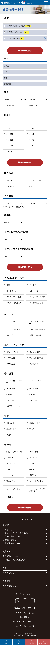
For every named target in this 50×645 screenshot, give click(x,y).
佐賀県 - (14, 38)
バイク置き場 (11, 400)
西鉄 (5, 78)
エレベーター (34, 291)
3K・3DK (9, 140)
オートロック (11, 291)
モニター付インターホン (14, 382)
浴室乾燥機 (10, 358)
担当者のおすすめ (36, 303)
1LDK (31, 128)
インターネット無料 (14, 297)
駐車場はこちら (9, 540)
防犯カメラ (33, 389)
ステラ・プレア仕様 (37, 297)
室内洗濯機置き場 (36, 358)
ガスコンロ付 (11, 321)
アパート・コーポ (36, 180)
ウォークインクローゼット (37, 482)
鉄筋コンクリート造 (14, 452)
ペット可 (32, 285)
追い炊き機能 (34, 352)
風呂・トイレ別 (12, 352)
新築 (8, 285)
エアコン (9, 475)
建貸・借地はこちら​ (11, 536)
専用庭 (32, 469)
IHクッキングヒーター (37, 322)
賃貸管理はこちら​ (10, 556)
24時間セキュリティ (14, 406)
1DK (8, 128)
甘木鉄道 (7, 84)
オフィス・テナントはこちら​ (15, 533)
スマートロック (12, 389)
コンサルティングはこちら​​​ (14, 560)
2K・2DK (9, 134)
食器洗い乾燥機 (35, 335)
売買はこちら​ (8, 573)
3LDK (31, 140)
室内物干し (10, 481)
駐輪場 (32, 394)
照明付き (32, 475)
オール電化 (33, 452)
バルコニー (10, 469)
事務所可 (9, 497)
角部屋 (9, 435)
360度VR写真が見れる (14, 304)
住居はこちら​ (8, 530)
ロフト (32, 463)
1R (7, 122)
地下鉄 (6, 66)
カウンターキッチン (37, 329)
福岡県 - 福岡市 (18, 26)
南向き (32, 429)
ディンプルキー (35, 381)
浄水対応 (9, 335)
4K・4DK (9, 146)
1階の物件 (10, 423)
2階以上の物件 (35, 423)
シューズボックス (13, 489)
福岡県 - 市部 (17, 32)
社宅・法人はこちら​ (11, 543)
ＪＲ (5, 72)
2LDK (31, 134)
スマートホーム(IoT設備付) (37, 490)
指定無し (9, 180)
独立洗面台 (10, 364)
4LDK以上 (10, 152)
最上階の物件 (11, 429)
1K (30, 122)
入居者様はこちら (10, 586)
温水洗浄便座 (34, 364)
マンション (10, 186)
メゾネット (10, 463)
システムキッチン (13, 329)
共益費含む (10, 105)
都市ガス (9, 458)
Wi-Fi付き (33, 458)
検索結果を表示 (25, 51)
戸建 (30, 186)
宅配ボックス (34, 400)
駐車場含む (33, 105)
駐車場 (9, 394)
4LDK (31, 146)
